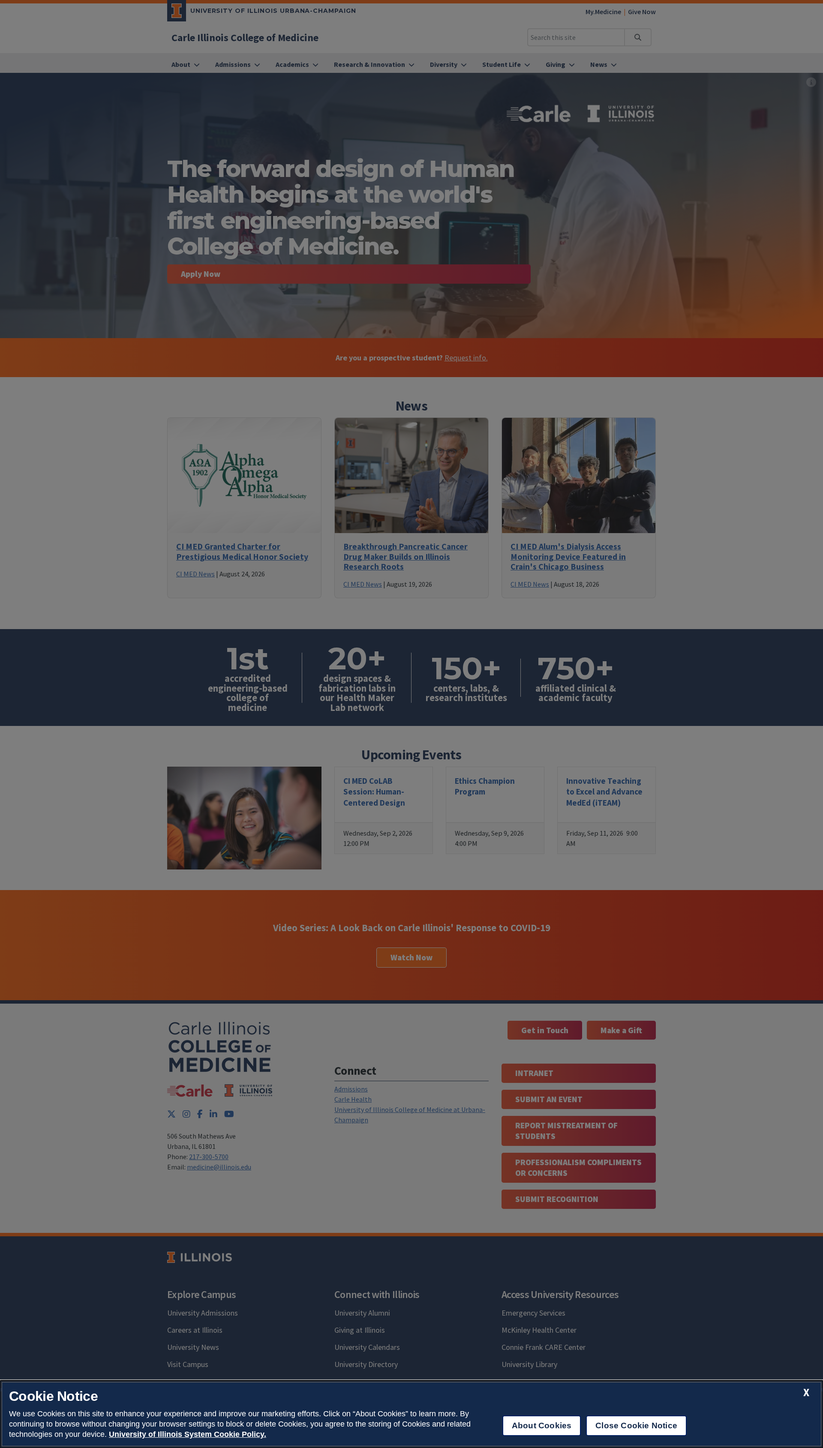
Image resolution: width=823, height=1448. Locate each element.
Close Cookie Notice (636, 1425)
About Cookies (541, 1425)
